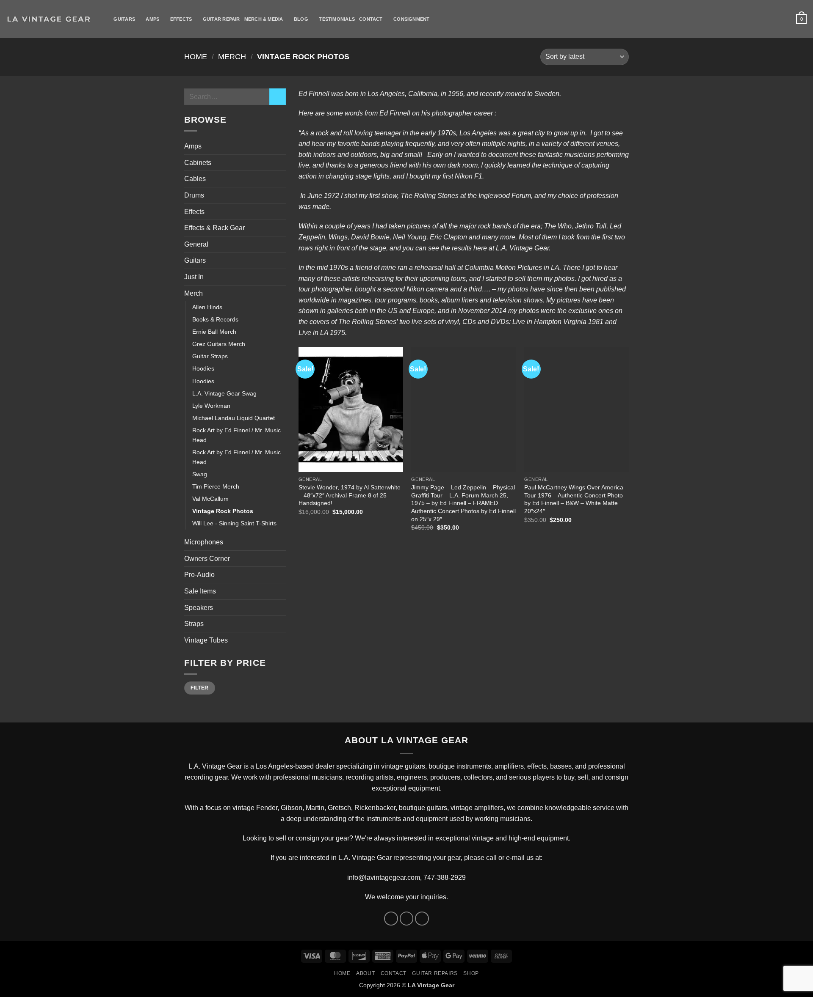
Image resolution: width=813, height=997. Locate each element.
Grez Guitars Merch (218, 344)
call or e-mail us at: (514, 857)
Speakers (198, 607)
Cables (195, 178)
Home (195, 56)
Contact (371, 19)
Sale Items (200, 591)
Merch (232, 56)
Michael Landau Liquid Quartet (233, 418)
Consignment (411, 19)
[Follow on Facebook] (391, 919)
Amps (152, 19)
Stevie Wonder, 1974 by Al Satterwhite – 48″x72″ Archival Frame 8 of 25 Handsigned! (350, 495)
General (196, 244)
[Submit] (277, 96)
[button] (801, 19)
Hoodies (203, 368)
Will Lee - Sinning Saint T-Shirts (234, 523)
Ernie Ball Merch (214, 331)
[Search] (106, 19)
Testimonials (337, 19)
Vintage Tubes (206, 640)
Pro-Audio (199, 574)
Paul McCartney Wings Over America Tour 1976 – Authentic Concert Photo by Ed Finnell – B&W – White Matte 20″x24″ (573, 499)
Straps (194, 623)
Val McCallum (210, 498)
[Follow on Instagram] (407, 919)
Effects (181, 19)
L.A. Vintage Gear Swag (224, 393)
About (365, 973)
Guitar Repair (221, 19)
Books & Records (215, 319)
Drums (194, 195)
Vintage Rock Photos (222, 511)
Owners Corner (207, 558)
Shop (470, 973)
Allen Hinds (207, 307)
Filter (199, 688)
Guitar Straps (210, 356)
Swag (199, 474)
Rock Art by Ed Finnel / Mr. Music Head (236, 435)
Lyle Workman (211, 405)
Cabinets (197, 162)
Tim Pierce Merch (215, 486)
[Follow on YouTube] (422, 919)
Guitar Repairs (435, 973)
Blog (301, 19)
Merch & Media (263, 19)
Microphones (203, 542)
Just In (194, 276)
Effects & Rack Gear (214, 227)
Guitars (124, 19)
